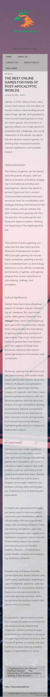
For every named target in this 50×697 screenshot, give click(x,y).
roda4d (9, 320)
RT (45, 695)
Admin (22, 95)
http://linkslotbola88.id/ (17, 687)
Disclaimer (11, 68)
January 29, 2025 (11, 95)
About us (22, 57)
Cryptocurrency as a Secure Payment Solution (21, 669)
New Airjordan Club (24, 49)
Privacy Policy (31, 62)
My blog (9, 74)
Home (8, 57)
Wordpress (34, 693)
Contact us (12, 62)
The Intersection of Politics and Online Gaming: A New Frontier (24, 673)
